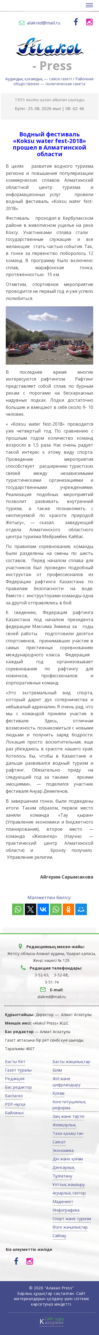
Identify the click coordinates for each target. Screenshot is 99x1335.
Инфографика (66, 1210)
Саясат (59, 1141)
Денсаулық (64, 1167)
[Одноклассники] (68, 909)
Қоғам (58, 1093)
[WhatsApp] (18, 909)
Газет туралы (18, 1070)
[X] (30, 909)
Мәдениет (63, 1201)
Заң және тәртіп (68, 1116)
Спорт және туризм (72, 1218)
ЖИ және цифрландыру (67, 1081)
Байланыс (14, 1112)
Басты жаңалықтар (71, 1061)
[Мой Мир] (81, 909)
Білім (57, 1070)
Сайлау (59, 1235)
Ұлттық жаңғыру (69, 1184)
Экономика (63, 1150)
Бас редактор (18, 1087)
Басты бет (15, 1061)
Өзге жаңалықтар (70, 1227)
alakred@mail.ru (43, 23)
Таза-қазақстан (68, 1133)
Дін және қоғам (68, 1158)
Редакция (14, 1078)
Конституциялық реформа (69, 1104)
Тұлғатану (62, 1176)
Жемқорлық (64, 1124)
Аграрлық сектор (69, 1193)
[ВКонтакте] (43, 909)
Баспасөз (14, 1095)
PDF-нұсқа (15, 1104)
